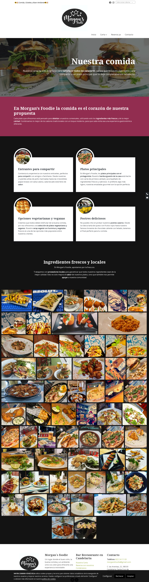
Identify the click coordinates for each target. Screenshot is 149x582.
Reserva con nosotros (85, 565)
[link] (74, 18)
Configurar (107, 576)
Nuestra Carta (82, 562)
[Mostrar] (16, 301)
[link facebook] (110, 2)
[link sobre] (27, 563)
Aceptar (130, 576)
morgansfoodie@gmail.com (119, 562)
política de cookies (49, 579)
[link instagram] (113, 2)
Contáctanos (81, 568)
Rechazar (119, 576)
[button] (103, 34)
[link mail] (147, 198)
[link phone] (147, 194)
